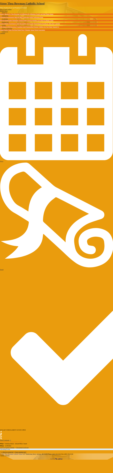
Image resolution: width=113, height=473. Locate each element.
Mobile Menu (4, 11)
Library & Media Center (46, 20)
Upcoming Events (5, 449)
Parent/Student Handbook (41, 23)
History (2, 14)
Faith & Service (27, 20)
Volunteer (27, 30)
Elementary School (17, 20)
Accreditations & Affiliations (28, 14)
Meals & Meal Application (21, 17)
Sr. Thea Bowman (14, 14)
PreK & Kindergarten (6, 20)
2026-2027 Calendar (54, 23)
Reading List (36, 20)
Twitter (1, 434)
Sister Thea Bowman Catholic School (22, 3)
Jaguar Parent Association (38, 30)
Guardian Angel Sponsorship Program (27, 27)
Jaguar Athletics (4, 23)
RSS (1, 436)
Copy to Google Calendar (7, 447)
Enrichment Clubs (14, 23)
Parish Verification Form (36, 17)
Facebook (1, 432)
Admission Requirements (7, 17)
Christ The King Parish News (16, 30)
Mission (7, 14)
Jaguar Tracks (4, 30)
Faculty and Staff (41, 14)
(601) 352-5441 (56, 454)
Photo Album (49, 14)
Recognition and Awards (26, 23)
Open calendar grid (20, 452)
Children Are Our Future (45, 27)
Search (1, 438)
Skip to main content (5, 9)
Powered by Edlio (56, 459)
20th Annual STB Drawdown (8, 27)
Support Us (56, 27)
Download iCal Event (22, 447)
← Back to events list (7, 452)
